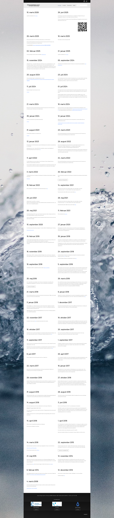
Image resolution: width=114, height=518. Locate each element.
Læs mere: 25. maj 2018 (31, 286)
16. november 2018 (34, 251)
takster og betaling (46, 267)
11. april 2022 (32, 158)
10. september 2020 (35, 224)
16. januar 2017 (64, 366)
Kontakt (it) (85, 514)
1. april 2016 (62, 421)
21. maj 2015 (31, 456)
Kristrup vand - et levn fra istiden (32, 488)
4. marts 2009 (32, 481)
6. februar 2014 (33, 470)
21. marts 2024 (33, 104)
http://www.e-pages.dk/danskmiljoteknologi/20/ (37, 474)
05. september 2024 (66, 60)
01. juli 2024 (62, 86)
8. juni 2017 (31, 354)
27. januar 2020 (64, 224)
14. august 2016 (33, 402)
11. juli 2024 (31, 86)
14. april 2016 (32, 421)
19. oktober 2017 (64, 317)
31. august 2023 (33, 130)
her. (85, 296)
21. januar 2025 (64, 51)
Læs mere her (44, 54)
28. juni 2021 (32, 198)
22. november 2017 (34, 317)
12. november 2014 (65, 456)
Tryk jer (28, 121)
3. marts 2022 (32, 172)
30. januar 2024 (33, 116)
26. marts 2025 (33, 36)
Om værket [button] (64, 5)
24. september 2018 (66, 251)
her (40, 149)
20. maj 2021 (32, 210)
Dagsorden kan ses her (30, 230)
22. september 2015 (66, 442)
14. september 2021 (66, 185)
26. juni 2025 (63, 12)
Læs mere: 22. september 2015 (63, 450)
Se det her (28, 178)
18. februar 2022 (33, 185)
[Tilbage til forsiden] (33, 5)
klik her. (38, 450)
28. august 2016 (64, 392)
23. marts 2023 (64, 130)
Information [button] (59, 5)
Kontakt (74, 5)
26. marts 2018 (64, 278)
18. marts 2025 (64, 36)
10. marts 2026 (33, 12)
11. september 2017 (34, 340)
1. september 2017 (65, 340)
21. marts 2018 (32, 292)
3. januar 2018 (32, 302)
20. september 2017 (66, 329)
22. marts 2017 (32, 366)
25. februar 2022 (64, 172)
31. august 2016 (33, 392)
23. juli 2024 (63, 74)
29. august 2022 (64, 141)
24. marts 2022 (64, 158)
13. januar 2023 (33, 141)
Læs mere (36, 509)
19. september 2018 (34, 264)
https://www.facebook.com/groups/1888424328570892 (41, 45)
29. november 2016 (34, 377)
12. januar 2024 (64, 116)
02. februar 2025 (33, 51)
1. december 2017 (65, 302)
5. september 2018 (65, 264)
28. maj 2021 (63, 198)
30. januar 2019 (64, 236)
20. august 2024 (33, 74)
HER (75, 204)
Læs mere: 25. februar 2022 (63, 179)
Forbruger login (69, 5)
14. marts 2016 (32, 442)
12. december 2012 (65, 470)
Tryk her (36, 15)
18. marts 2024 (64, 104)
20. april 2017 (63, 354)
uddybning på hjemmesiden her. (77, 110)
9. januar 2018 (63, 292)
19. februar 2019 (33, 236)
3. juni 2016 (62, 402)
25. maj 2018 (32, 278)
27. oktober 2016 (64, 377)
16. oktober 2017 (33, 329)
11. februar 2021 (64, 210)
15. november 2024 (34, 60)
